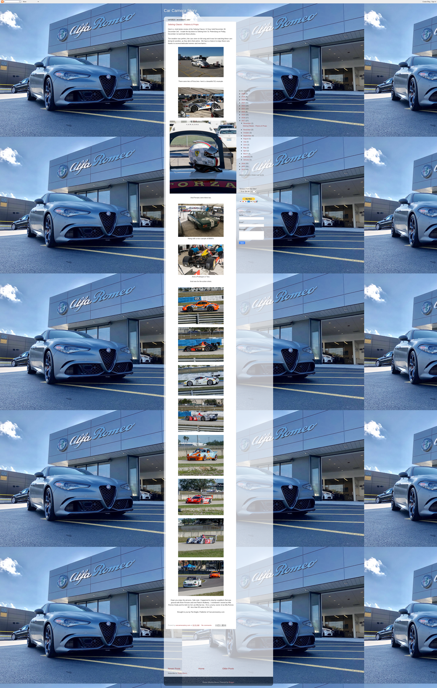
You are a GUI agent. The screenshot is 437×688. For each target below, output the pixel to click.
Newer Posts (174, 668)
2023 (243, 103)
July (245, 142)
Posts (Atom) (182, 673)
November (247, 130)
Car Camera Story (180, 10)
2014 (243, 169)
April (245, 151)
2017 (243, 121)
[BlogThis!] (218, 625)
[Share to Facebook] (223, 625)
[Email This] (216, 625)
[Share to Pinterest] (225, 625)
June (245, 145)
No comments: (206, 625)
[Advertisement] (201, 648)
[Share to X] (221, 625)
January (246, 160)
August (246, 139)
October (246, 133)
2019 (243, 115)
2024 (243, 100)
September (247, 136)
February (246, 157)
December (247, 123)
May (245, 148)
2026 (243, 94)
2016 (243, 163)
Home (201, 668)
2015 (243, 166)
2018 (243, 118)
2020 (243, 112)
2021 (243, 109)
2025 (243, 97)
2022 (243, 106)
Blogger (231, 682)
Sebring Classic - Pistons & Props (183, 24)
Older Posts (228, 668)
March (245, 154)
